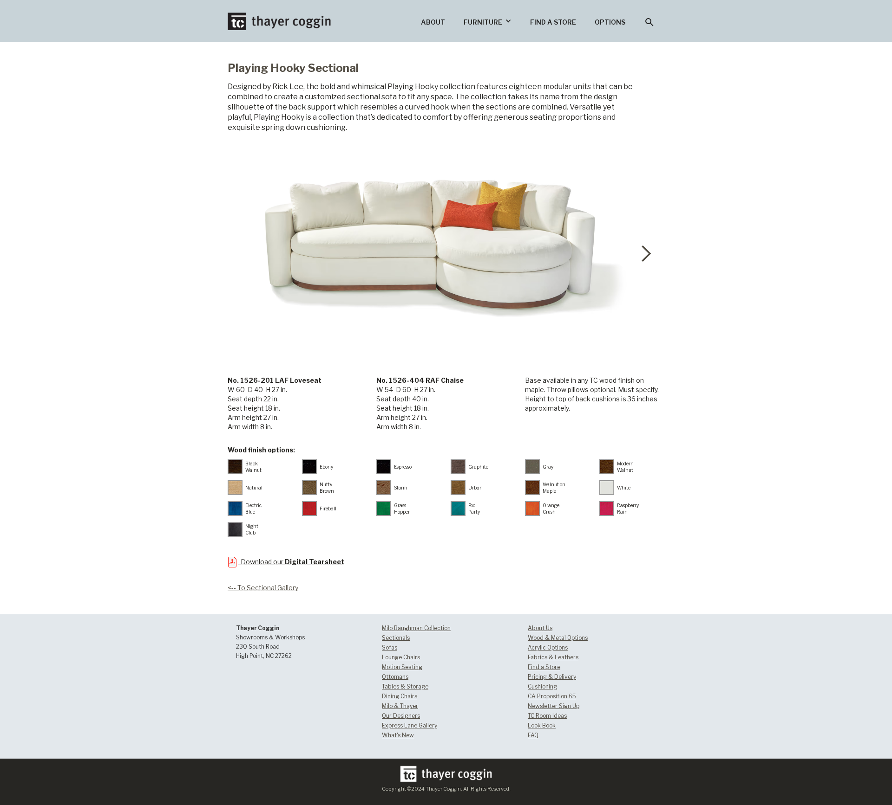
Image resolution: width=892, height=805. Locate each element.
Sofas (389, 647)
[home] (279, 15)
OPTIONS (610, 22)
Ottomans (395, 676)
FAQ (533, 735)
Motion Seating (402, 666)
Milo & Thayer (400, 705)
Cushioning (542, 686)
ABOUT (433, 22)
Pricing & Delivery (552, 676)
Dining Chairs (399, 696)
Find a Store (544, 666)
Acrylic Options (548, 647)
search (649, 22)
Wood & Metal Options (558, 637)
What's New (398, 735)
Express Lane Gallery (409, 725)
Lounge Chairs (401, 657)
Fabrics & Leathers (553, 657)
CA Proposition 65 (552, 696)
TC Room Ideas (547, 715)
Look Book (542, 725)
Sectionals (396, 637)
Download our (291, 562)
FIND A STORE (553, 22)
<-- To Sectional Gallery (263, 588)
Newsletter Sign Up (553, 705)
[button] (487, 21)
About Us (540, 628)
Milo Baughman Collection (416, 628)
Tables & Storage (405, 686)
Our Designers (401, 715)
